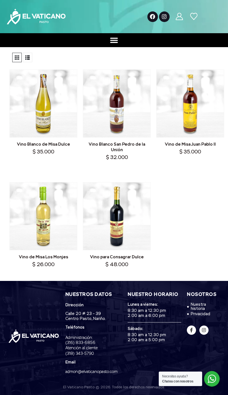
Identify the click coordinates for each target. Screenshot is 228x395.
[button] (17, 57)
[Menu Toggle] (114, 40)
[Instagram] (164, 16)
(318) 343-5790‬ (79, 354)
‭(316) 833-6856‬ (80, 343)
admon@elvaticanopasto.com (91, 372)
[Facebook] (152, 16)
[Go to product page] (43, 103)
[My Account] (179, 16)
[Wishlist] (193, 16)
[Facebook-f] (191, 330)
